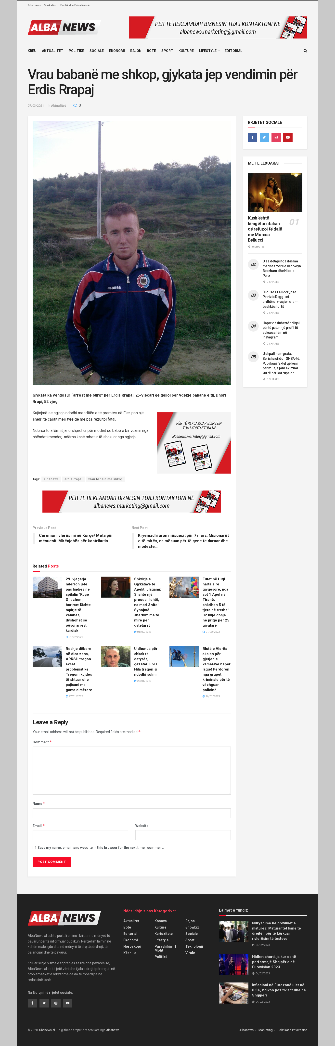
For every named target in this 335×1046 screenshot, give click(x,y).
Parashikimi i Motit (165, 948)
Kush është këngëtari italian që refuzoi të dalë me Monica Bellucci (265, 229)
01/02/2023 (75, 637)
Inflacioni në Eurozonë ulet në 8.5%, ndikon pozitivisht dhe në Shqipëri (279, 990)
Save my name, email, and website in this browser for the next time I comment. (101, 848)
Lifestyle (208, 51)
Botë (151, 51)
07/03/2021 (36, 105)
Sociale (97, 51)
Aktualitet (52, 51)
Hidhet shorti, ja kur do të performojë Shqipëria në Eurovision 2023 (274, 962)
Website (141, 826)
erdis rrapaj (73, 479)
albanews (51, 479)
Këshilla (129, 953)
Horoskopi (132, 946)
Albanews (34, 5)
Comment (42, 742)
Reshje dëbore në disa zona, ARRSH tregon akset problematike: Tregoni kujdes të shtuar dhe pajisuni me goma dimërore (79, 669)
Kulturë (186, 51)
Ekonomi (117, 51)
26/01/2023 (143, 681)
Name (39, 803)
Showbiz (192, 927)
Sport (167, 51)
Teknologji (194, 946)
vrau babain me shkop (105, 479)
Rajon (136, 51)
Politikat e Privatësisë (75, 5)
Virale (190, 953)
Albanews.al (47, 1030)
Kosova (161, 921)
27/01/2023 (75, 696)
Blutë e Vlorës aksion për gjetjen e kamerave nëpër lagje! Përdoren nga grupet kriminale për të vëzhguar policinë (217, 669)
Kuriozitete (164, 934)
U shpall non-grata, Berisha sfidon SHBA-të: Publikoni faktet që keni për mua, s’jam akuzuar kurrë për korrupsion (281, 363)
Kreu (32, 51)
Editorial (233, 51)
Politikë (76, 51)
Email (39, 825)
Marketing (50, 5)
